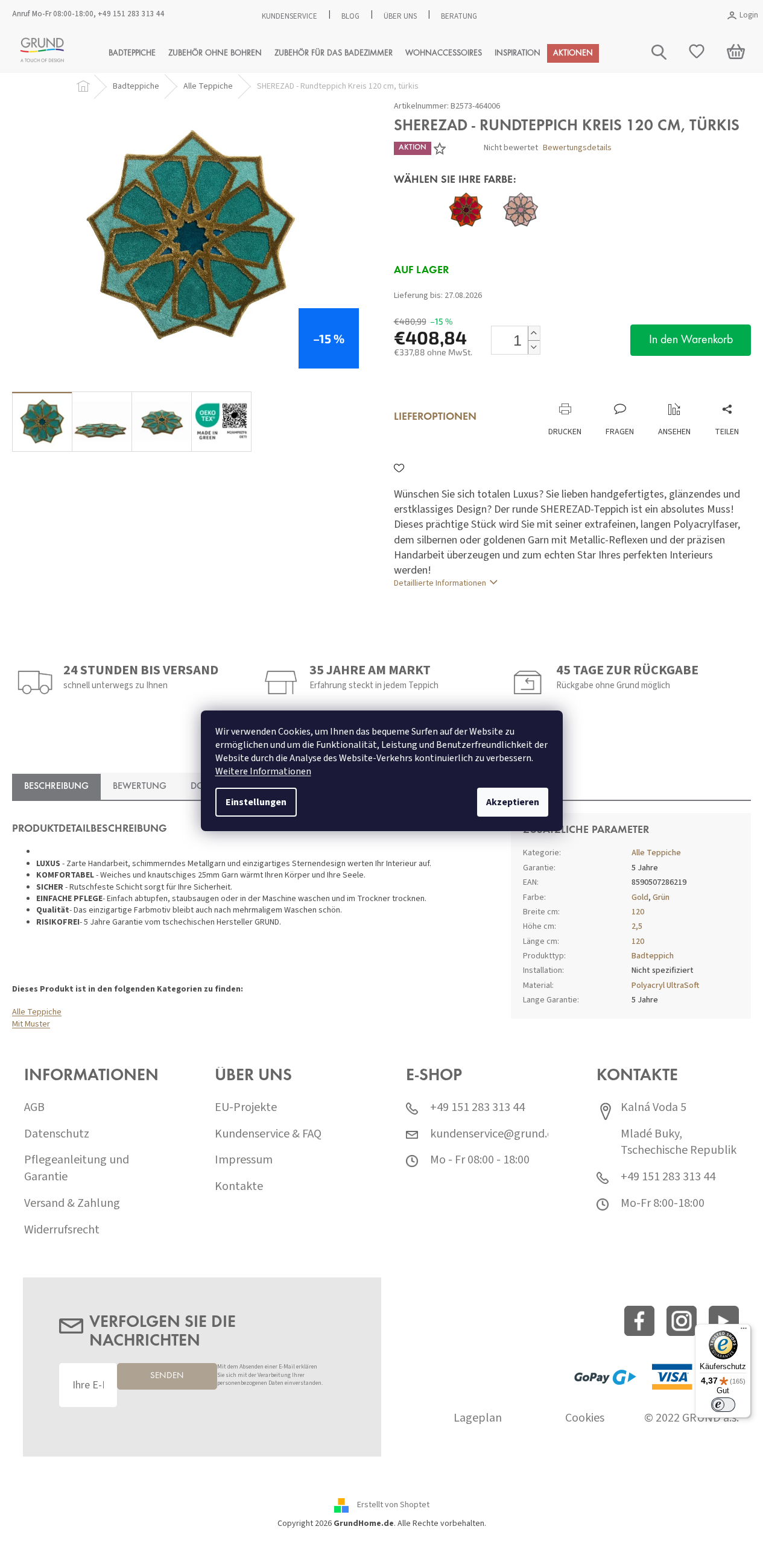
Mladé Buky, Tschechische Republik (678, 1142)
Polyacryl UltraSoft (665, 985)
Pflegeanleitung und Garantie (76, 1168)
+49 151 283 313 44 (131, 13)
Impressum (244, 1160)
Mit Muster (31, 1024)
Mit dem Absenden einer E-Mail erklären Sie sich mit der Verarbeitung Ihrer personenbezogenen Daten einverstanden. (270, 1375)
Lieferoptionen (435, 417)
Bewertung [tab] (139, 786)
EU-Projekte (246, 1108)
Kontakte (239, 1187)
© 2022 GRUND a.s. (691, 1418)
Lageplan (478, 1418)
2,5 (637, 926)
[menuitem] (132, 53)
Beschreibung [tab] (56, 786)
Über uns (400, 16)
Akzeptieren (512, 802)
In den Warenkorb (691, 340)
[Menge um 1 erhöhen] (534, 333)
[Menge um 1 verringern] (534, 347)
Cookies (584, 1418)
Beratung (459, 16)
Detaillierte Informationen (440, 583)
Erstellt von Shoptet (393, 1505)
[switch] (723, 1404)
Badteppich (653, 956)
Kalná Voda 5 (653, 1108)
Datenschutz (56, 1134)
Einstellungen (256, 802)
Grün (661, 897)
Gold (640, 897)
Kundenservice (289, 16)
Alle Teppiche (37, 1012)
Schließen (474, 390)
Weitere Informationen (263, 771)
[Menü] (743, 1331)
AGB (34, 1108)
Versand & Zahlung (72, 1203)
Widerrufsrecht (62, 1230)
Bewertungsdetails (577, 148)
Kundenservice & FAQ (268, 1134)
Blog (350, 16)
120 (638, 912)
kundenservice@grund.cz (494, 1134)
